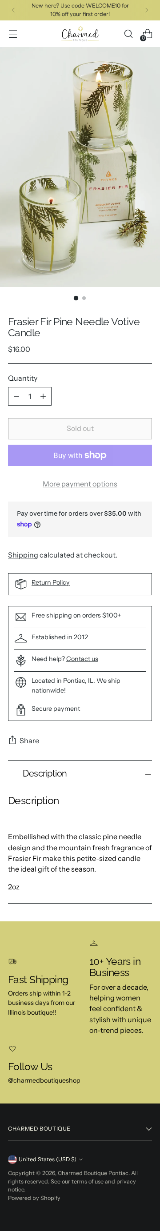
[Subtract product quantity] (16, 396)
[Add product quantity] (43, 396)
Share (29, 740)
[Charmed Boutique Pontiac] (80, 34)
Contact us (82, 659)
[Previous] (13, 10)
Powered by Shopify (34, 1198)
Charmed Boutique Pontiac (93, 1173)
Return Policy (51, 582)
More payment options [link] (80, 483)
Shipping (23, 554)
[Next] (146, 10)
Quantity (22, 378)
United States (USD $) (47, 1159)
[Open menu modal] (13, 34)
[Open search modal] (128, 34)
